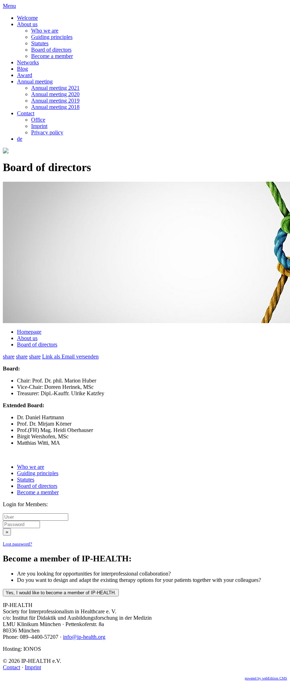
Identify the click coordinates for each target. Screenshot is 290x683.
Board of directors (51, 50)
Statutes (39, 43)
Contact (25, 113)
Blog (22, 69)
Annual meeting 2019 (55, 101)
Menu (9, 6)
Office (38, 120)
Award (24, 75)
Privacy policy (47, 132)
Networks (28, 62)
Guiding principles (51, 37)
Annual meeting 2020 (55, 94)
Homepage (29, 332)
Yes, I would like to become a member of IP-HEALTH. (61, 592)
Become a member (52, 56)
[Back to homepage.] (5, 151)
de (19, 139)
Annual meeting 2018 (55, 107)
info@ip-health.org (84, 637)
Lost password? (17, 544)
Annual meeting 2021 (55, 88)
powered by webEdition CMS (266, 678)
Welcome (27, 18)
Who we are (44, 31)
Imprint (39, 126)
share (8, 357)
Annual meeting (35, 81)
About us (27, 24)
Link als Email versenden (70, 357)
